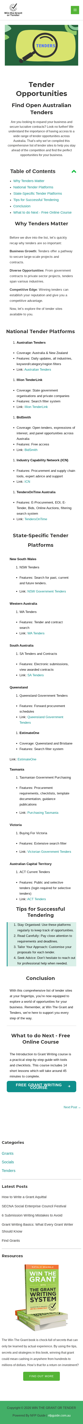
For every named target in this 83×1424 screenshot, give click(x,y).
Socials (8, 1162)
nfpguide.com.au (59, 1415)
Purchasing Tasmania (42, 813)
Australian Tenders (37, 369)
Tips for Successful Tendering (36, 200)
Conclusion (21, 206)
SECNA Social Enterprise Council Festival (34, 1206)
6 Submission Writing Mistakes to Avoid (32, 1215)
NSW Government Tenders (46, 591)
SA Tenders (35, 675)
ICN (27, 481)
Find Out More (41, 1376)
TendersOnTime (36, 519)
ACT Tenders (36, 899)
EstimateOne (27, 759)
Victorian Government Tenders (49, 852)
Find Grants (11, 1241)
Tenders (8, 1170)
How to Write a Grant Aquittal (24, 1197)
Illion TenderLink (36, 407)
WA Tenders (36, 633)
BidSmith (31, 450)
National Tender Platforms (33, 187)
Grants (8, 1153)
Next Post (72, 1107)
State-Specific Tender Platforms (37, 193)
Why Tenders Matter (28, 181)
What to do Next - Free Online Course (42, 212)
